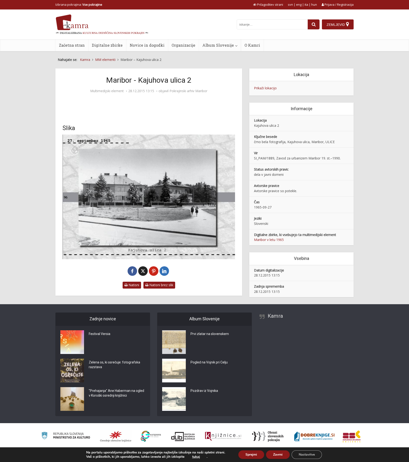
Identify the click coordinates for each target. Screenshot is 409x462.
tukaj (196, 457)
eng (299, 4)
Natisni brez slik (160, 285)
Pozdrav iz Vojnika (204, 391)
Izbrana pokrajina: (78, 4)
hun (314, 4)
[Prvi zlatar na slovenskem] (174, 342)
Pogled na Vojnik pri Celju (209, 362)
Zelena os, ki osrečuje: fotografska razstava (114, 364)
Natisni (133, 285)
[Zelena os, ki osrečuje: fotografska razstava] (72, 370)
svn (290, 4)
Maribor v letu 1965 (269, 239)
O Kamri (252, 45)
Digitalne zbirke (107, 45)
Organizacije (183, 45)
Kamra (275, 316)
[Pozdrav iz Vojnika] (174, 399)
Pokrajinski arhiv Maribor (188, 91)
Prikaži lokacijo (265, 88)
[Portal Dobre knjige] (314, 436)
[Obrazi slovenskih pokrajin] (268, 436)
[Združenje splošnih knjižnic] (351, 436)
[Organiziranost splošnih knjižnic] (116, 436)
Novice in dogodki (147, 45)
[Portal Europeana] (151, 436)
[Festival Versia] (72, 342)
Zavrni (278, 454)
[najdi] (314, 24)
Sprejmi (251, 454)
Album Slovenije (218, 45)
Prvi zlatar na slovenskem (210, 334)
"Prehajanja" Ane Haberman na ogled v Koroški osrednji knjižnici (116, 393)
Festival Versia (99, 334)
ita (306, 4)
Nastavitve (307, 454)
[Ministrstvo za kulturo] (65, 436)
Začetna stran (72, 45)
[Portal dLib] (183, 436)
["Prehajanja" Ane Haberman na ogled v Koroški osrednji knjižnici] (72, 399)
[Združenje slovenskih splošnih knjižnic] (223, 436)
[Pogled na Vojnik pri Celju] (174, 370)
